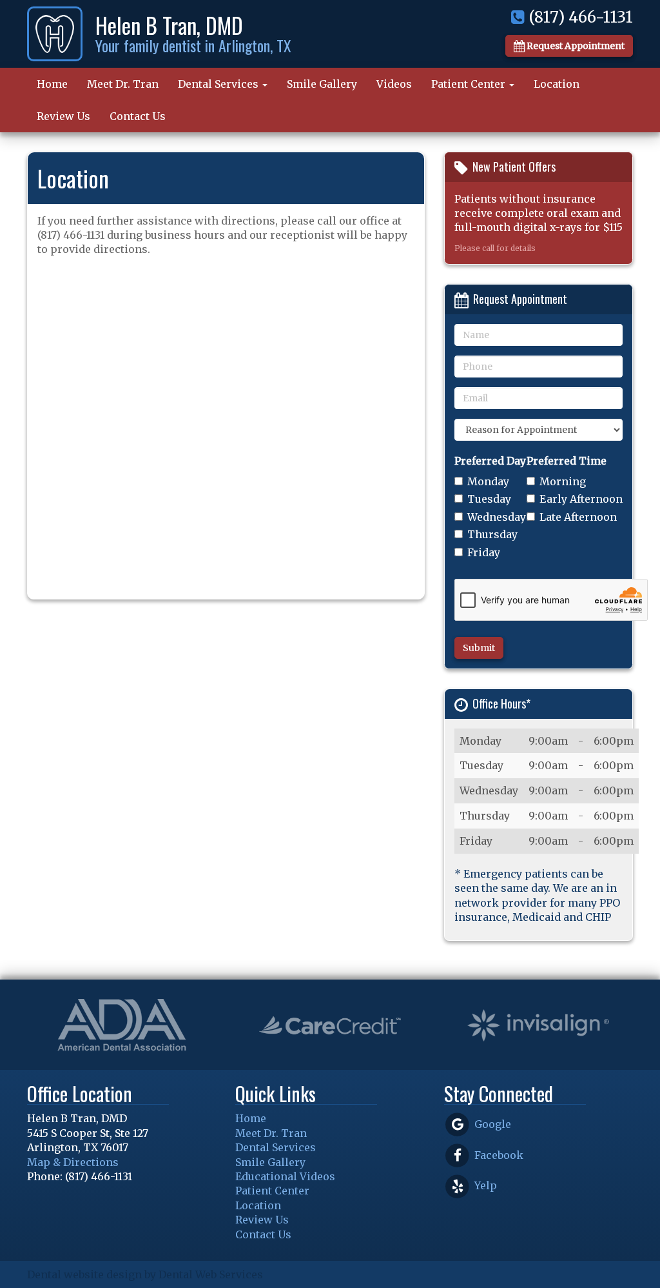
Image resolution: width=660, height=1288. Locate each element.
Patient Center (469, 83)
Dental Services (219, 83)
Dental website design (84, 1274)
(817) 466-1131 (579, 17)
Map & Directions (73, 1162)
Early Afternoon (581, 498)
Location (556, 83)
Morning (562, 481)
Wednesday (496, 516)
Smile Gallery (322, 83)
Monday (488, 481)
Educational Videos (285, 1176)
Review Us (63, 116)
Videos (394, 83)
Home (52, 83)
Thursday (492, 534)
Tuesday (489, 498)
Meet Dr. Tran (123, 83)
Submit (479, 648)
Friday (483, 552)
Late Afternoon (578, 516)
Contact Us (138, 116)
